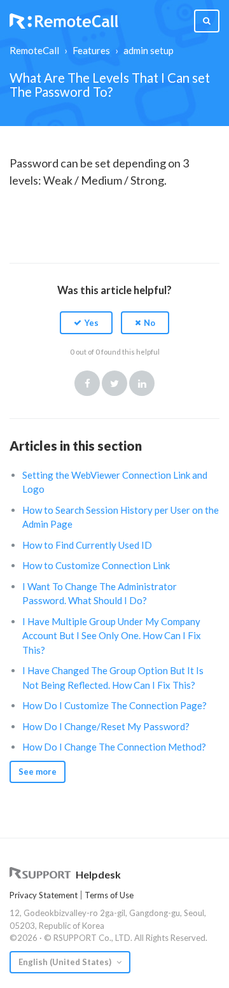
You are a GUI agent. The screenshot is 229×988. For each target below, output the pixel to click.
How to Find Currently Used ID (87, 545)
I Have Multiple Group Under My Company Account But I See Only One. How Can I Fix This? (111, 636)
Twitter (114, 383)
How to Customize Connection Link (96, 565)
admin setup (148, 50)
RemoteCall (34, 50)
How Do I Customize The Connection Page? (114, 705)
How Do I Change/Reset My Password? (106, 726)
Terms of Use (109, 895)
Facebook (87, 383)
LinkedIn (142, 383)
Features (91, 50)
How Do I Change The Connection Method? (114, 746)
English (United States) (65, 962)
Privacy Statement (44, 895)
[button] (86, 322)
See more (37, 771)
